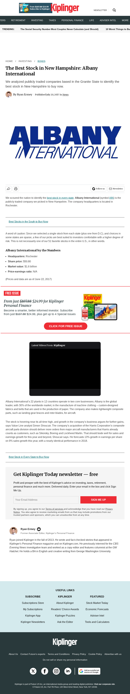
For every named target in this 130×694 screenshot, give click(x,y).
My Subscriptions (32, 612)
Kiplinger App (32, 618)
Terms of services (55, 509)
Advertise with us (112, 657)
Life (91, 20)
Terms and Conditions (59, 657)
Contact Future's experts (32, 657)
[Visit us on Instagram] (56, 674)
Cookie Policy (95, 657)
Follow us (100, 188)
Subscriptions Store (33, 606)
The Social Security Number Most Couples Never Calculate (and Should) (59, 29)
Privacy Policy (79, 657)
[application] (65, 369)
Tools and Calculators (97, 625)
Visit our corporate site (104, 687)
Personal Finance (73, 20)
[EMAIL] (39, 529)
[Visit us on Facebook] (44, 674)
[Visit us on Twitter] (33, 674)
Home (9, 61)
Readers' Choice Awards (65, 612)
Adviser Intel (108, 20)
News (65, 94)
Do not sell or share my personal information (65, 663)
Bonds (41, 61)
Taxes (52, 20)
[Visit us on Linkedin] (67, 674)
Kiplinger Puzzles (65, 618)
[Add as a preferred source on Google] (87, 674)
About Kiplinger (65, 606)
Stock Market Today (97, 606)
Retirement (18, 20)
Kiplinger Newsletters (33, 625)
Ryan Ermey (24, 94)
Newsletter (118, 188)
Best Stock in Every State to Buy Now (29, 457)
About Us (13, 657)
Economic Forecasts (97, 612)
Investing (37, 20)
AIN (111, 198)
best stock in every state (60, 198)
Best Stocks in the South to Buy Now (28, 221)
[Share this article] (9, 188)
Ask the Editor (65, 625)
